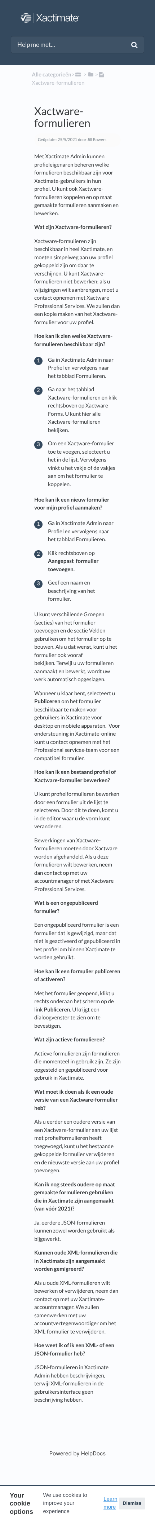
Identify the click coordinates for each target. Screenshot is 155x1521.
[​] (79, 74)
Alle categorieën (51, 74)
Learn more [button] (110, 1503)
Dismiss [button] (132, 1503)
